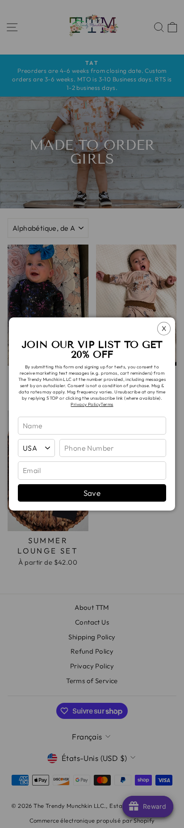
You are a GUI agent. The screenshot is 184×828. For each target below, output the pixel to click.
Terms (106, 404)
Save (92, 493)
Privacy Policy (85, 404)
